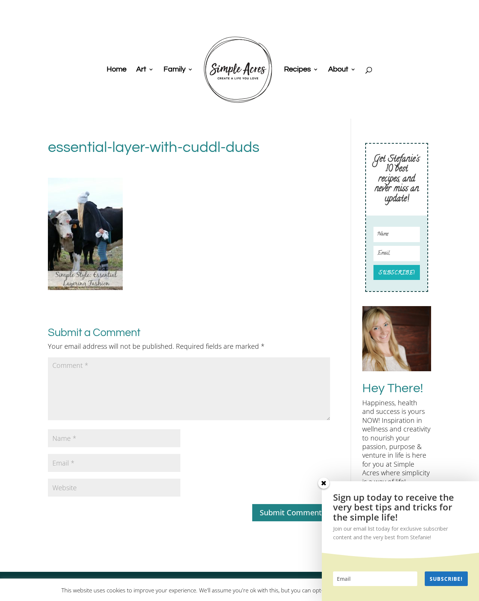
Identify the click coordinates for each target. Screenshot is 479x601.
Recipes (297, 70)
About (338, 70)
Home (116, 70)
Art (141, 70)
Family (175, 70)
